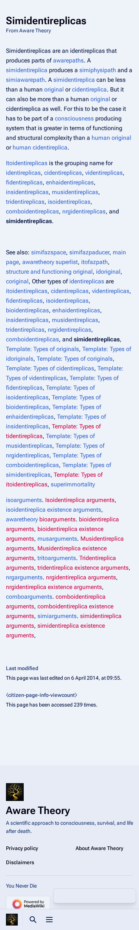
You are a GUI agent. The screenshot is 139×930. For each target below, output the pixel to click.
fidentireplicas (24, 182)
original (54, 89)
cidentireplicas (63, 172)
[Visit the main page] (11, 919)
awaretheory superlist (50, 262)
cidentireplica (89, 89)
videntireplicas (104, 172)
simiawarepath (25, 79)
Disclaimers (20, 862)
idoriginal (108, 271)
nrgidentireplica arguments (81, 577)
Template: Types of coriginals (75, 358)
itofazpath (94, 262)
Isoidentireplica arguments (80, 499)
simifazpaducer (89, 252)
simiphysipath (97, 70)
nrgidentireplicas (84, 211)
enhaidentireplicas (70, 182)
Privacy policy (22, 848)
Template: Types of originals (42, 349)
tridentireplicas (25, 201)
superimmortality (73, 484)
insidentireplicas (27, 192)
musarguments (57, 538)
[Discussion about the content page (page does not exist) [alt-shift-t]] (111, 895)
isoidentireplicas (69, 201)
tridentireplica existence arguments (83, 567)
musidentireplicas (75, 192)
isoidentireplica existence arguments (53, 509)
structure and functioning (39, 271)
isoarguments (24, 499)
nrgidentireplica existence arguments (54, 586)
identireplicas (23, 172)
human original (111, 137)
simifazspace (48, 252)
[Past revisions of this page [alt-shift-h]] (94, 895)
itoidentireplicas (26, 291)
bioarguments (57, 519)
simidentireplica (26, 70)
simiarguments (57, 616)
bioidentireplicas (27, 310)
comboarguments (29, 596)
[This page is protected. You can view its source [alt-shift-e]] (77, 895)
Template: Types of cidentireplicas (50, 368)
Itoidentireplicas (26, 163)
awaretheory (22, 519)
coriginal (17, 281)
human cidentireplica (40, 147)
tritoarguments (56, 557)
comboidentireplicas (32, 211)
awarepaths (68, 60)
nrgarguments (24, 577)
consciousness (74, 118)
